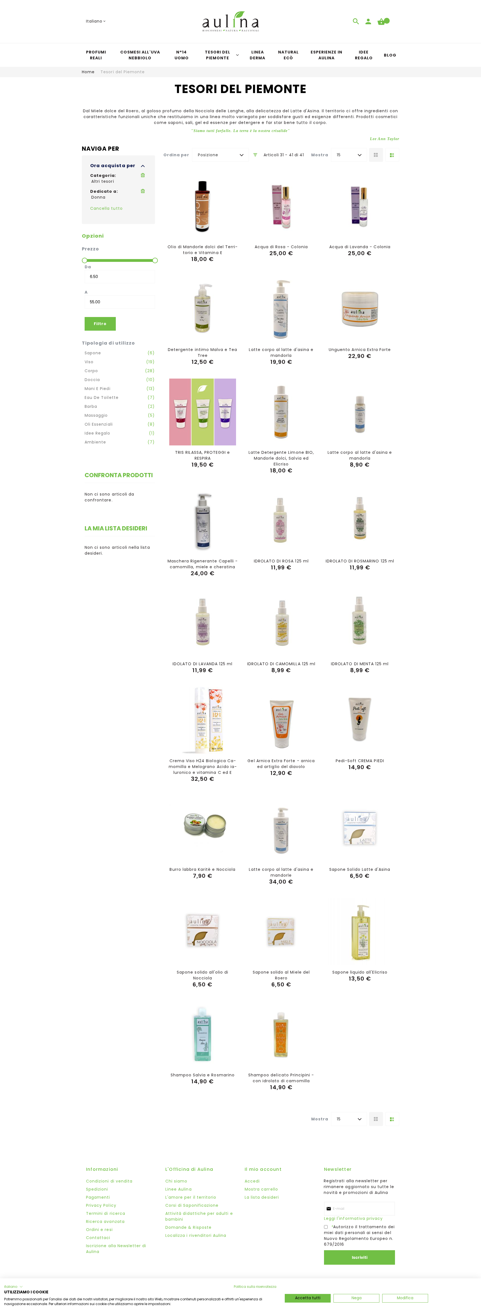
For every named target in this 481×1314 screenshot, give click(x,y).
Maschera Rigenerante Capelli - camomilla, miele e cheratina (203, 564)
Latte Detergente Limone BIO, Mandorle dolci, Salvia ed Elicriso (281, 458)
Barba (91, 406)
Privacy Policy (101, 1205)
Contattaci (98, 1237)
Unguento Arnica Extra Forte (360, 349)
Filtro (100, 323)
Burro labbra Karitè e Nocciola (202, 869)
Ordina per (176, 155)
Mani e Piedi (98, 388)
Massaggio (96, 415)
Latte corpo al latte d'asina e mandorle (281, 872)
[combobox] (220, 155)
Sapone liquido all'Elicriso (359, 972)
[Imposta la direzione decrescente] (255, 155)
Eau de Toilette (102, 397)
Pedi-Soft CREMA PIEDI (360, 761)
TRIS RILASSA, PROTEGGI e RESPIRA (202, 455)
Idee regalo (98, 433)
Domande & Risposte (188, 1227)
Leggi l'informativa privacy (353, 1218)
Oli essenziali (99, 424)
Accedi (252, 1181)
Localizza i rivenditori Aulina (196, 1235)
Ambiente (95, 442)
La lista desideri (262, 1197)
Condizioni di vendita (109, 1181)
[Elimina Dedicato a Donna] (143, 191)
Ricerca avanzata (105, 1221)
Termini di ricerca (105, 1213)
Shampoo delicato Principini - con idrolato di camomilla (281, 1078)
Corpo (91, 371)
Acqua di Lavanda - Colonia (360, 247)
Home (88, 72)
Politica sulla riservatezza (255, 1286)
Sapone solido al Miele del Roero (281, 975)
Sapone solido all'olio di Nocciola (202, 975)
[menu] (240, 55)
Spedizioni (97, 1189)
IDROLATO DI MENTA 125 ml (360, 664)
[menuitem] (96, 55)
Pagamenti (98, 1197)
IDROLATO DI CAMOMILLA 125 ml (281, 664)
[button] (96, 21)
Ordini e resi (99, 1229)
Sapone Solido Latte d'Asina (359, 869)
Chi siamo (176, 1181)
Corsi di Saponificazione (192, 1205)
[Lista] (392, 155)
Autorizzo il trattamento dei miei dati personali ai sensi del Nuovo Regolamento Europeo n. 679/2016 (359, 1235)
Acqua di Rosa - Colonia (281, 247)
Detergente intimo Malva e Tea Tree (202, 352)
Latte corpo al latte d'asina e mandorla (281, 352)
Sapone (93, 353)
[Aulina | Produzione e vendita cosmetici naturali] (231, 21)
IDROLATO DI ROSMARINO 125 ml (360, 561)
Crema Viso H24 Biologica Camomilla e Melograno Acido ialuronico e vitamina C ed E (203, 766)
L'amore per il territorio (190, 1197)
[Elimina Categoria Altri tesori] (143, 175)
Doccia (92, 379)
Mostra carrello (261, 1189)
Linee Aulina (178, 1189)
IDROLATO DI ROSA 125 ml (281, 561)
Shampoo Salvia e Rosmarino (203, 1075)
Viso (89, 362)
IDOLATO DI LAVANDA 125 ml (202, 664)
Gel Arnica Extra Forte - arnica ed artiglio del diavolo (281, 763)
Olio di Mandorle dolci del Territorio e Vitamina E (202, 249)
